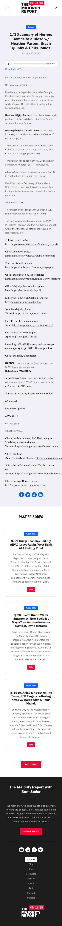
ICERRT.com (39, 213)
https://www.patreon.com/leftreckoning (36, 446)
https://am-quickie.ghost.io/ (26, 301)
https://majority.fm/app (24, 336)
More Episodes (31, 764)
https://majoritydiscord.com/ (30, 313)
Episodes (31, 859)
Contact (31, 897)
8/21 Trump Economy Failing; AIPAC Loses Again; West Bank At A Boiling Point (31, 544)
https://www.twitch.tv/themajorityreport (33, 255)
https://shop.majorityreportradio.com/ (32, 324)
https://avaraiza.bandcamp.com (28, 485)
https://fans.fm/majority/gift (26, 290)
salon (48, 115)
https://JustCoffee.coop (24, 344)
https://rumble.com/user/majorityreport (32, 267)
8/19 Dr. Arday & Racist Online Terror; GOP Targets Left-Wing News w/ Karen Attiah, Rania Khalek (31, 698)
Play (31, 589)
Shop (31, 869)
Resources (31, 873)
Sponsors (31, 878)
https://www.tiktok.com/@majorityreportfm (35, 244)
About (31, 883)
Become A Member (31, 831)
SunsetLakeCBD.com (19, 386)
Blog (31, 864)
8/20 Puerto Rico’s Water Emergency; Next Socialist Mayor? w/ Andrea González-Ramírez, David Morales (31, 620)
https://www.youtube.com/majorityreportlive (35, 278)
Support (31, 893)
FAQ (31, 888)
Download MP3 (13, 69)
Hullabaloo (28, 119)
